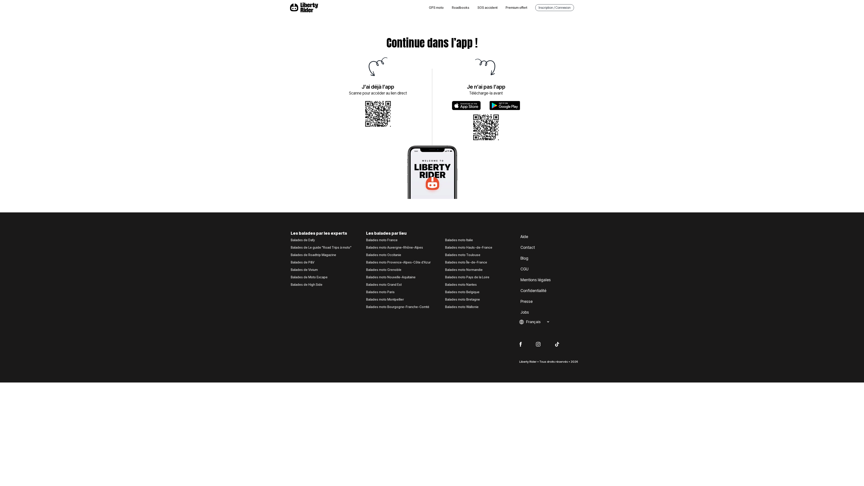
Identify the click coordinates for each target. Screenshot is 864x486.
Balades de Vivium (304, 269)
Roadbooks (460, 7)
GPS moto (436, 7)
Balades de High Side (306, 284)
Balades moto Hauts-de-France (468, 247)
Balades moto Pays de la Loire (467, 277)
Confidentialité (533, 290)
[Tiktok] (557, 344)
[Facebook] (520, 344)
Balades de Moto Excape (309, 277)
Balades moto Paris (380, 292)
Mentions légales (535, 280)
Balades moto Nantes (461, 284)
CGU (524, 269)
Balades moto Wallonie (462, 306)
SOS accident (487, 7)
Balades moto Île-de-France (466, 262)
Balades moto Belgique (462, 292)
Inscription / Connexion (555, 7)
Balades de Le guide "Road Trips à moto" (321, 247)
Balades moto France (382, 240)
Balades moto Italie (459, 240)
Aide (524, 236)
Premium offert (516, 7)
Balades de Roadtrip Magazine (313, 254)
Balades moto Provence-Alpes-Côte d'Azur (398, 262)
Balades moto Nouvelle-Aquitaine (391, 277)
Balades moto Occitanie (383, 254)
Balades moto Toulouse (462, 254)
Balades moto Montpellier (385, 299)
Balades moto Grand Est (384, 284)
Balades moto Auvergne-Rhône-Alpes (394, 247)
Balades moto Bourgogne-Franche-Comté (397, 306)
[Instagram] (538, 344)
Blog (524, 258)
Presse (526, 301)
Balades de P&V (302, 262)
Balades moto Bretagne (462, 299)
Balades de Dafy (303, 240)
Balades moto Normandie (464, 269)
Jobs (524, 312)
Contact (527, 247)
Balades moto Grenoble (383, 269)
